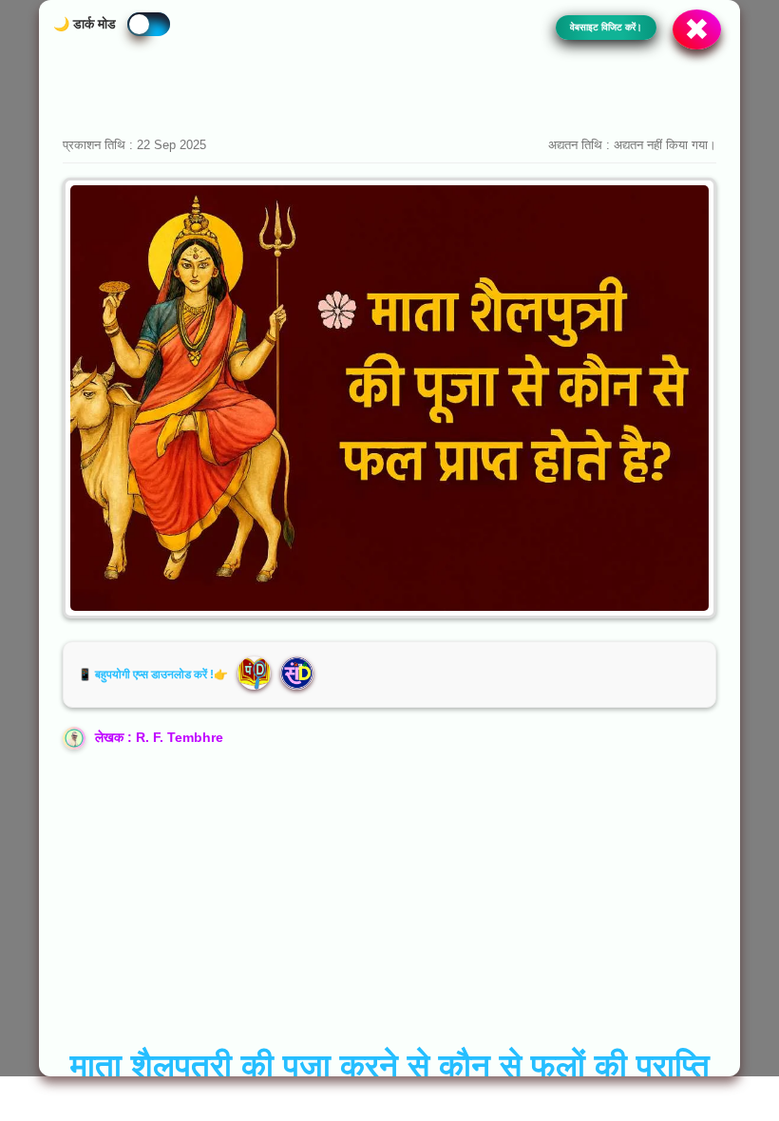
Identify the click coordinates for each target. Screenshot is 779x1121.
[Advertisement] (389, 80)
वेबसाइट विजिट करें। (606, 27)
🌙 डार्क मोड (84, 23)
